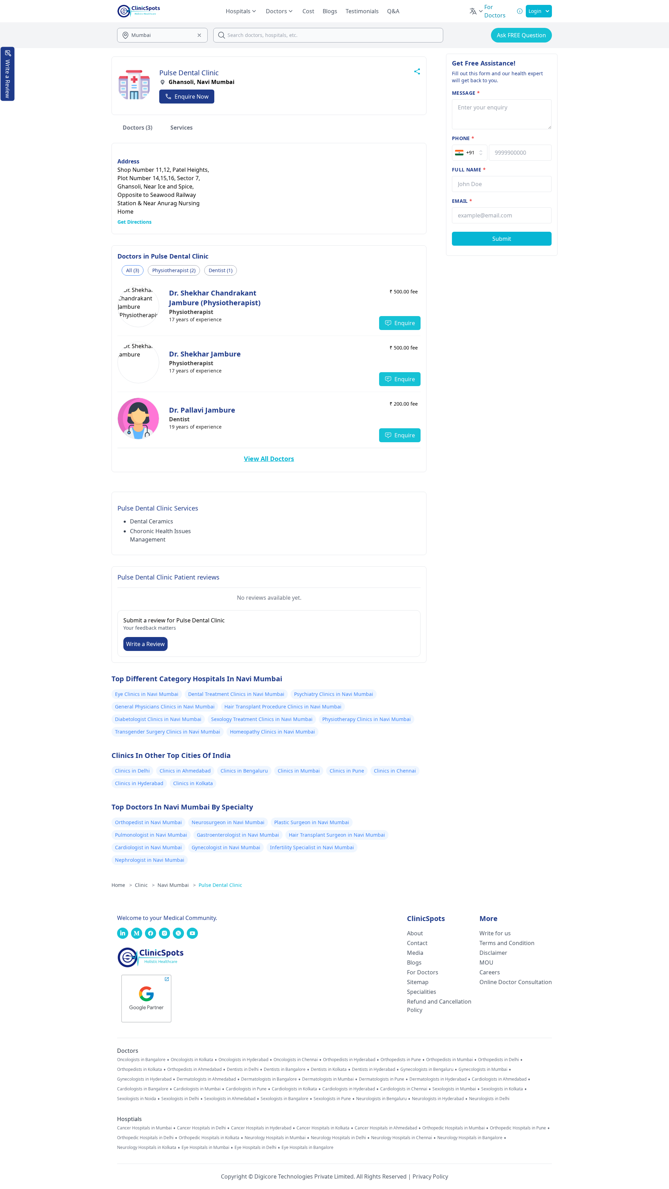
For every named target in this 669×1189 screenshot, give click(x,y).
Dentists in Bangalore (285, 1069)
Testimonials (362, 11)
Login (535, 11)
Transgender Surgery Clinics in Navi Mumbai (167, 731)
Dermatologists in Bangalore (269, 1079)
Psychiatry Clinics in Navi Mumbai (333, 694)
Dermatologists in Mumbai (328, 1079)
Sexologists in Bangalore (284, 1099)
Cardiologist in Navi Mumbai (148, 847)
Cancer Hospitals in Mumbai (144, 1128)
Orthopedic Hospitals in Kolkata (209, 1138)
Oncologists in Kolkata (192, 1060)
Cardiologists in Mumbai (197, 1089)
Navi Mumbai (176, 885)
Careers (489, 972)
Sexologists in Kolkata (502, 1089)
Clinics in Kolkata (193, 783)
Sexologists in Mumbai (454, 1089)
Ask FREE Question (521, 35)
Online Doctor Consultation (515, 982)
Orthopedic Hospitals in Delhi (145, 1138)
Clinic (145, 885)
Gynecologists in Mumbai (483, 1069)
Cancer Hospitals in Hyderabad (261, 1128)
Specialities (421, 992)
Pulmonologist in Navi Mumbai (151, 834)
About (415, 933)
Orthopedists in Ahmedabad (194, 1069)
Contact (417, 943)
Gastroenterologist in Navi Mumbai (238, 834)
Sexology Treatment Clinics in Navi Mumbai (262, 719)
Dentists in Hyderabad (373, 1069)
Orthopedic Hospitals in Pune (518, 1128)
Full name (469, 169)
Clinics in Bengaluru (244, 770)
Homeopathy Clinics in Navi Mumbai (272, 731)
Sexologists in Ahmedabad (229, 1099)
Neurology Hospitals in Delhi (338, 1138)
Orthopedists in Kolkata (139, 1069)
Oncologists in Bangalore (141, 1060)
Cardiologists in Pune (246, 1089)
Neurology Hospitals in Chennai (401, 1138)
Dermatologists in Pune (381, 1079)
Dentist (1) (220, 270)
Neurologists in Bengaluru (381, 1099)
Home (122, 885)
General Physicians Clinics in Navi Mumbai (165, 706)
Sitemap (418, 982)
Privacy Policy (430, 1176)
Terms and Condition (507, 943)
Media (415, 953)
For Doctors (422, 972)
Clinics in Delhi (132, 770)
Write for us (495, 933)
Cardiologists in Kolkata (294, 1089)
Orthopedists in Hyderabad (349, 1060)
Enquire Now (192, 96)
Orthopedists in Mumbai (449, 1060)
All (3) (132, 270)
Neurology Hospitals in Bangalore (469, 1138)
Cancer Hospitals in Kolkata (323, 1128)
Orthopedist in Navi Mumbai (148, 822)
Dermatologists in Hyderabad (438, 1079)
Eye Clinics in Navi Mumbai (146, 694)
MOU (486, 962)
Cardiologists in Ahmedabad (499, 1079)
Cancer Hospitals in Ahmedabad (386, 1128)
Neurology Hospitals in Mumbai (275, 1138)
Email (462, 201)
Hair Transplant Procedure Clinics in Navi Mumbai (282, 706)
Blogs (330, 11)
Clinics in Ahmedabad (185, 770)
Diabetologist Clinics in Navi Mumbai (158, 719)
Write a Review (145, 644)
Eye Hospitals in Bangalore (307, 1147)
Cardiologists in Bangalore (142, 1089)
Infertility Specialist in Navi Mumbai (312, 847)
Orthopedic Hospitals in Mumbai (453, 1128)
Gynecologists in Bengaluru (426, 1069)
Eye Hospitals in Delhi (255, 1147)
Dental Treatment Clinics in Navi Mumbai (236, 694)
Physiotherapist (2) (173, 270)
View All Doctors (269, 458)
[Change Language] (476, 11)
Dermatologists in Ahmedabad (206, 1079)
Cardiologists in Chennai (403, 1089)
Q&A (393, 11)
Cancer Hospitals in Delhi (201, 1128)
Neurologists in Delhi (489, 1099)
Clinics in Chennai (395, 770)
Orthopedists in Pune (400, 1060)
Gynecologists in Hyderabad (144, 1079)
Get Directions (134, 221)
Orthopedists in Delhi (498, 1060)
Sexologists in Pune (332, 1099)
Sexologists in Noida (136, 1099)
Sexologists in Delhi (180, 1099)
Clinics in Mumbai (299, 770)
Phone (463, 138)
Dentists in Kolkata (329, 1069)
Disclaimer (493, 953)
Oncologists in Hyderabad (243, 1060)
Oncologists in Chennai (296, 1060)
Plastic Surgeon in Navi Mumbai (311, 822)
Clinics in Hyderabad (139, 783)
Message (466, 93)
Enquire (404, 323)
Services (181, 127)
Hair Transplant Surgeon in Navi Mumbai (337, 834)
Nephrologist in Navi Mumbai (149, 860)
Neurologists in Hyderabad (438, 1099)
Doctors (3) (137, 127)
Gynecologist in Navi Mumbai (226, 847)
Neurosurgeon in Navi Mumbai (228, 822)
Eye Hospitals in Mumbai (205, 1147)
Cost (308, 11)
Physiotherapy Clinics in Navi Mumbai (366, 719)
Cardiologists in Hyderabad (348, 1089)
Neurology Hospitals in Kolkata (146, 1147)
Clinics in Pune (347, 770)
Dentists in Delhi (243, 1069)
